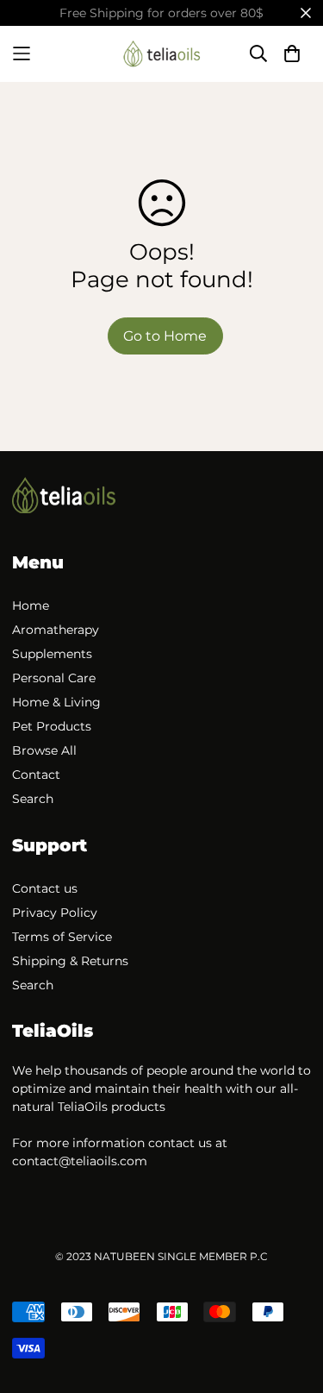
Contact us (45, 888)
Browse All (44, 750)
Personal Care (54, 678)
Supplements (52, 654)
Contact (36, 774)
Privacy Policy (54, 912)
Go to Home (165, 336)
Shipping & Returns (70, 961)
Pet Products (51, 726)
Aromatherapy (55, 629)
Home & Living (56, 702)
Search (32, 798)
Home (30, 605)
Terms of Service (62, 936)
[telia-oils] (162, 54)
